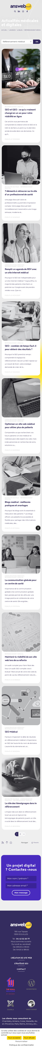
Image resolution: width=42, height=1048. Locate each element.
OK (37, 42)
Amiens (15, 1021)
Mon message (21, 893)
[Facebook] (27, 11)
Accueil (4, 30)
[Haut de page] (7, 842)
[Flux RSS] (2, 842)
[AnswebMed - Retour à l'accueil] (21, 6)
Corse (22, 1021)
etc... (35, 1024)
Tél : (21, 939)
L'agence (12, 30)
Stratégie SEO (21, 963)
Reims (22, 1024)
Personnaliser (21, 1041)
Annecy (29, 1024)
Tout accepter (14, 1038)
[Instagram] (23, 11)
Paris (16, 1024)
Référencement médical (33, 30)
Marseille (30, 1021)
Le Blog (20, 30)
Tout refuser (29, 1038)
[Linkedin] (19, 11)
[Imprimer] (11, 842)
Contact (21, 969)
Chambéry (7, 1021)
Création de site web (21, 958)
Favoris (36, 842)
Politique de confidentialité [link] (21, 1045)
